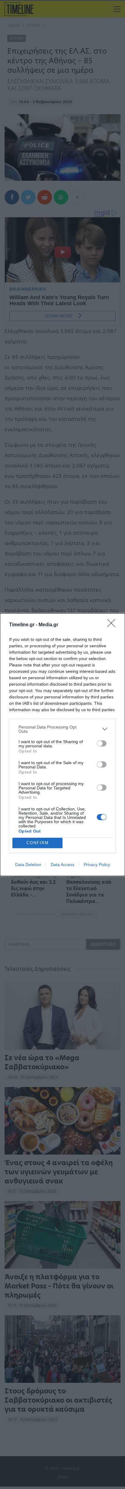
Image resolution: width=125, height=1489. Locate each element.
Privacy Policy (97, 864)
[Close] (113, 625)
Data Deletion (28, 864)
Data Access (62, 864)
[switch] (101, 743)
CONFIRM (37, 843)
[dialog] (62, 744)
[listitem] (62, 729)
